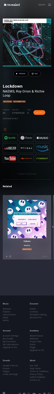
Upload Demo (9, 314)
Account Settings (11, 335)
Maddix (27, 245)
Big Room (7, 101)
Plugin (32, 347)
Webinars (34, 338)
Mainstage (27, 249)
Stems (33, 344)
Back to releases (28, 174)
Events (33, 308)
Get (40, 112)
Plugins (6, 371)
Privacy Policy (36, 374)
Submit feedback (37, 377)
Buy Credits (8, 338)
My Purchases (9, 341)
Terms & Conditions (39, 371)
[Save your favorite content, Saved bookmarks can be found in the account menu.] (5, 128)
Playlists (6, 311)
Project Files (35, 341)
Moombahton (19, 101)
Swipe (5, 317)
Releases (7, 308)
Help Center (35, 368)
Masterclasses (36, 335)
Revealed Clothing (38, 314)
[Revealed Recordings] (12, 4)
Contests (34, 311)
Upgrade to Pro (10, 347)
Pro (29, 110)
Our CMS (34, 365)
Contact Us (35, 380)
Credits (6, 110)
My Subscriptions (11, 344)
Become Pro (36, 317)
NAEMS (8, 91)
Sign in (41, 4)
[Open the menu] (49, 4)
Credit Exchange (10, 374)
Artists (6, 320)
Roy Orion (23, 91)
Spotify (15, 110)
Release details (11, 118)
